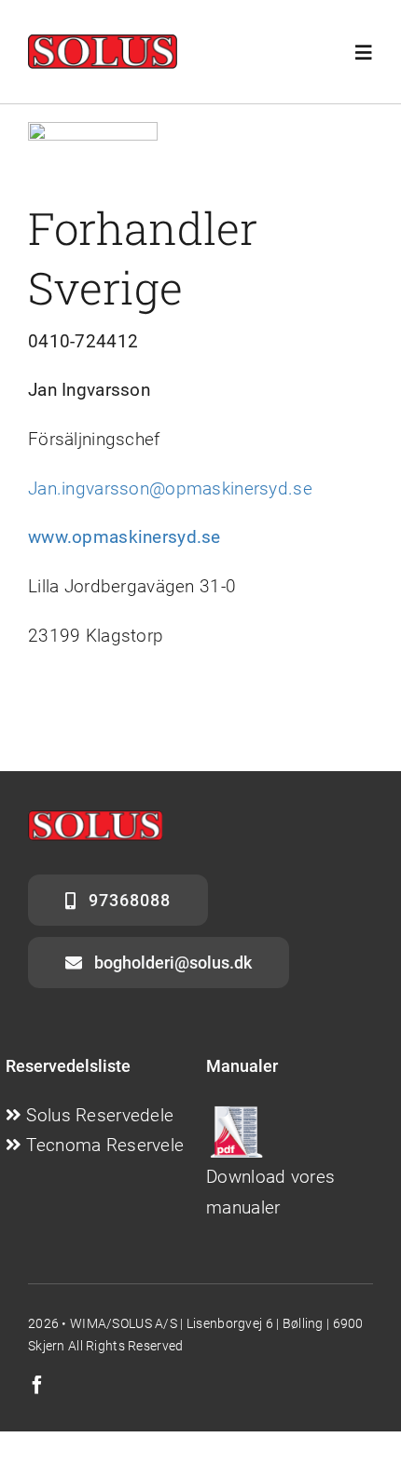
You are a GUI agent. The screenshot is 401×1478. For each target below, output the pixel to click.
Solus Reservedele (99, 1115)
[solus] (102, 43)
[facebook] (37, 1385)
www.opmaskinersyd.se (124, 537)
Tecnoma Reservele (105, 1145)
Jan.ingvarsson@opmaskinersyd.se (170, 488)
